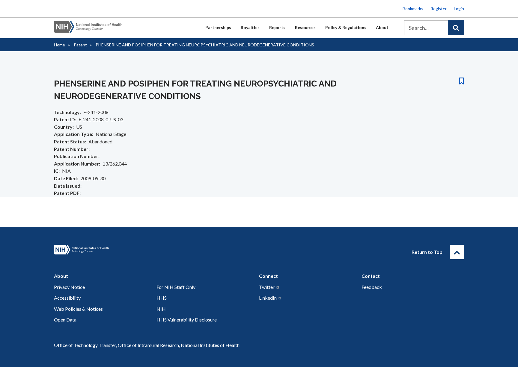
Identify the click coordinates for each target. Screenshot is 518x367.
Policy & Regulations (345, 27)
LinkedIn (268, 298)
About (382, 27)
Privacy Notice (69, 287)
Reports (277, 27)
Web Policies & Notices (78, 309)
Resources (305, 27)
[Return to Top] (457, 252)
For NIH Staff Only (175, 287)
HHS (161, 298)
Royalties (250, 27)
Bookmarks (413, 8)
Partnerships (218, 27)
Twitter (267, 287)
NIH (161, 309)
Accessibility (67, 298)
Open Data (65, 319)
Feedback (372, 287)
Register (438, 8)
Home (59, 44)
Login (459, 8)
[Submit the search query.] (456, 27)
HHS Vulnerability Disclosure (186, 319)
